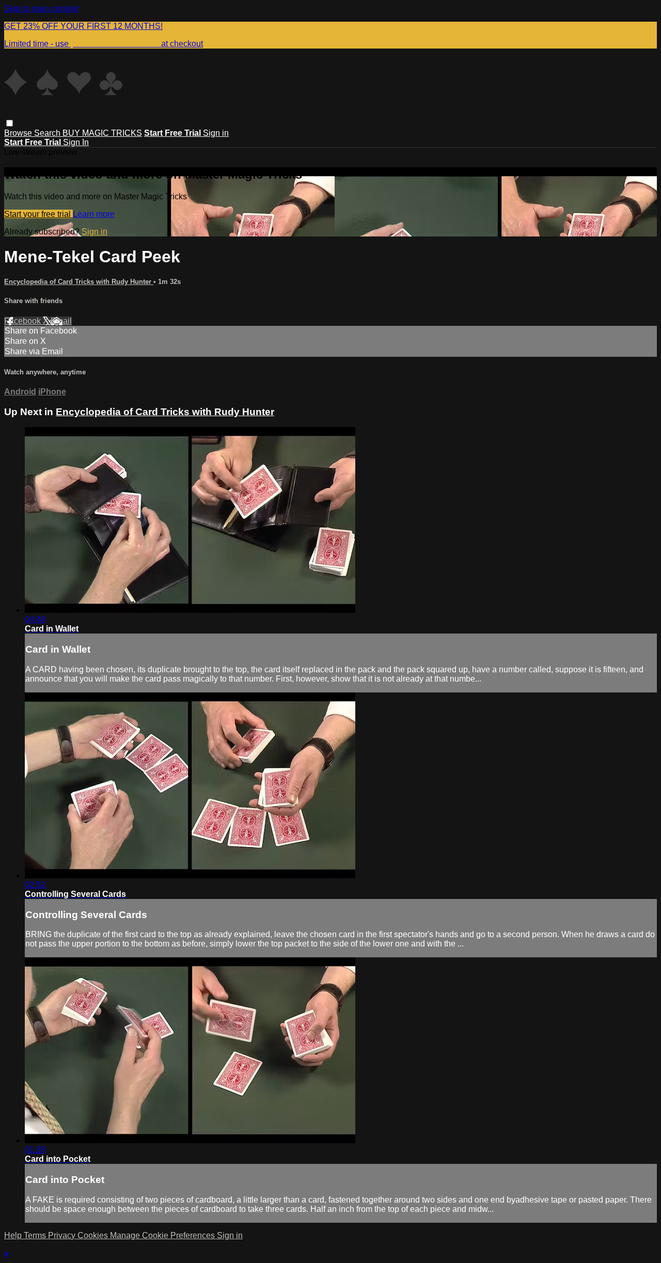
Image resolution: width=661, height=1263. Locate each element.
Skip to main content (41, 8)
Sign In (76, 142)
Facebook (23, 321)
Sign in (216, 133)
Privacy (62, 1235)
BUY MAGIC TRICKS (102, 133)
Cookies (93, 1235)
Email (61, 321)
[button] (9, 123)
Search (48, 133)
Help (14, 1235)
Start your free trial (38, 214)
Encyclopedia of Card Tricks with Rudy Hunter (78, 282)
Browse (19, 133)
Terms (36, 1235)
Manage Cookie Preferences (163, 1235)
